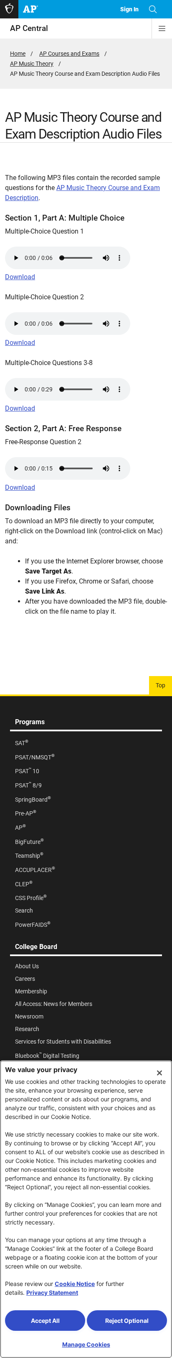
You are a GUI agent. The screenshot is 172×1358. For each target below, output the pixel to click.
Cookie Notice (75, 1283)
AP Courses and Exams (69, 53)
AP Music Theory (31, 63)
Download (20, 277)
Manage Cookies (86, 1344)
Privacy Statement (52, 1292)
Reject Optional (127, 1320)
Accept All (45, 1320)
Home (17, 53)
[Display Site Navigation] (162, 28)
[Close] (159, 1073)
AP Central (29, 28)
